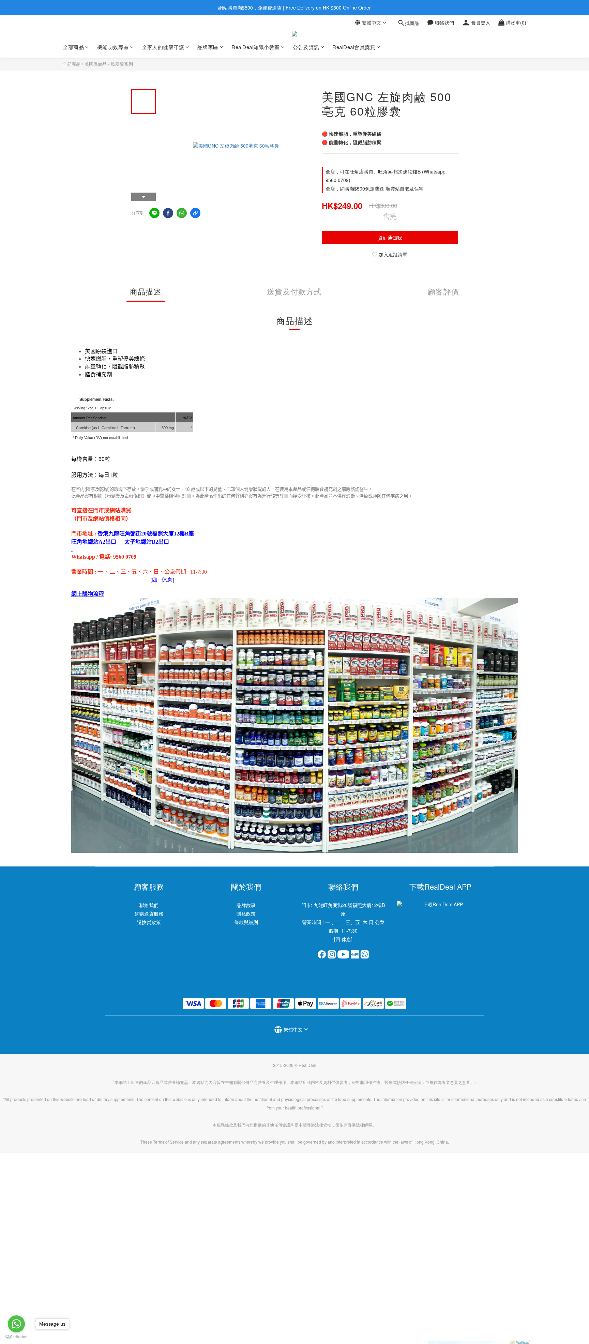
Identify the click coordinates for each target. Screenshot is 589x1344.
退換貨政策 (149, 922)
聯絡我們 (148, 905)
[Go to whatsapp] (16, 1323)
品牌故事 (246, 905)
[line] (154, 213)
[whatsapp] (182, 213)
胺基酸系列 (122, 64)
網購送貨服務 (149, 913)
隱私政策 (246, 913)
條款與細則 (246, 922)
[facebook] (168, 213)
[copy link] (195, 213)
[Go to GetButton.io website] (16, 1337)
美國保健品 (96, 64)
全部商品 (71, 64)
